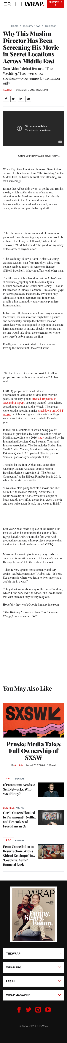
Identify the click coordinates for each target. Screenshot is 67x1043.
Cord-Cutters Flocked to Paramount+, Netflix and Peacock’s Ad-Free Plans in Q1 (19, 819)
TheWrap (13, 953)
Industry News (31, 25)
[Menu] (7, 4)
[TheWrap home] (29, 4)
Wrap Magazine (18, 995)
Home (14, 25)
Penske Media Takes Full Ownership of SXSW (33, 751)
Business (50, 25)
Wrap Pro (13, 967)
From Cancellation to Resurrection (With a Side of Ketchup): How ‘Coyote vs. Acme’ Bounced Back (19, 855)
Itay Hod (7, 89)
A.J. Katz (18, 765)
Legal (10, 981)
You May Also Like (27, 688)
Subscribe (55, 4)
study (41, 437)
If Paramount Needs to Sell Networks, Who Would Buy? (19, 789)
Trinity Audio (37, 156)
